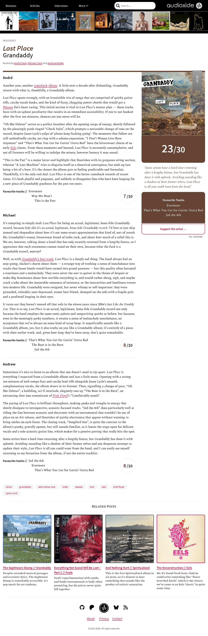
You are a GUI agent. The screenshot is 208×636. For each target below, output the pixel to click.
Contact (117, 618)
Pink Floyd (60, 395)
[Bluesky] (116, 608)
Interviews (61, 6)
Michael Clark (35, 63)
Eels (13, 147)
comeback (41, 85)
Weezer (8, 107)
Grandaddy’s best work (37, 259)
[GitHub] (82, 608)
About (91, 618)
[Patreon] (91, 608)
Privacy (104, 618)
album (52, 85)
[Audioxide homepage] (104, 608)
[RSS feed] (125, 608)
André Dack (20, 63)
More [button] (82, 6)
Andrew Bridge (56, 63)
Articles (35, 6)
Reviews (11, 6)
